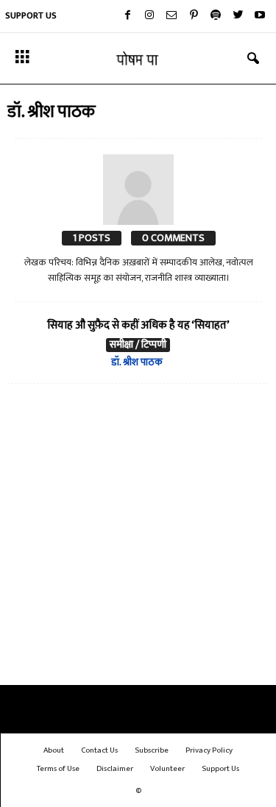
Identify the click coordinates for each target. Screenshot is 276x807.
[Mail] (171, 16)
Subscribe (152, 750)
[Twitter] (238, 16)
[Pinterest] (193, 16)
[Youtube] (260, 16)
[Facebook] (127, 16)
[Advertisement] (138, 537)
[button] (253, 59)
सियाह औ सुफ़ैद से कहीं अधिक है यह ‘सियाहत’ (138, 325)
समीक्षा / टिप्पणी (138, 345)
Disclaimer (114, 768)
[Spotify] (215, 16)
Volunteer (167, 768)
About (53, 750)
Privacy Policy (209, 750)
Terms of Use (58, 768)
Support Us (31, 15)
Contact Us (99, 750)
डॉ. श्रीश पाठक (137, 362)
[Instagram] (149, 16)
